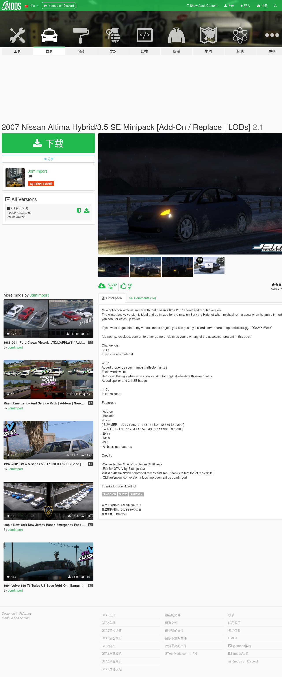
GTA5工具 (108, 615)
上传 (230, 5)
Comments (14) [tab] (144, 298)
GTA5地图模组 (112, 661)
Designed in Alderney (17, 613)
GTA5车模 (108, 622)
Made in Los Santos (16, 618)
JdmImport (37, 171)
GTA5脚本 (108, 646)
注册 (263, 5)
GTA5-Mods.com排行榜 (181, 653)
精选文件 (171, 622)
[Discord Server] (30, 176)
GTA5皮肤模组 (112, 653)
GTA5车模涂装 (112, 630)
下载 (53, 142)
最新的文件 (172, 615)
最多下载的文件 (176, 638)
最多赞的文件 (174, 630)
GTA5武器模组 (112, 638)
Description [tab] (113, 298)
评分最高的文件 (176, 646)
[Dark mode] (275, 5)
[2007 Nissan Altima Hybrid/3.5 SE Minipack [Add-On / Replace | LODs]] (113, 267)
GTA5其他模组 (112, 669)
